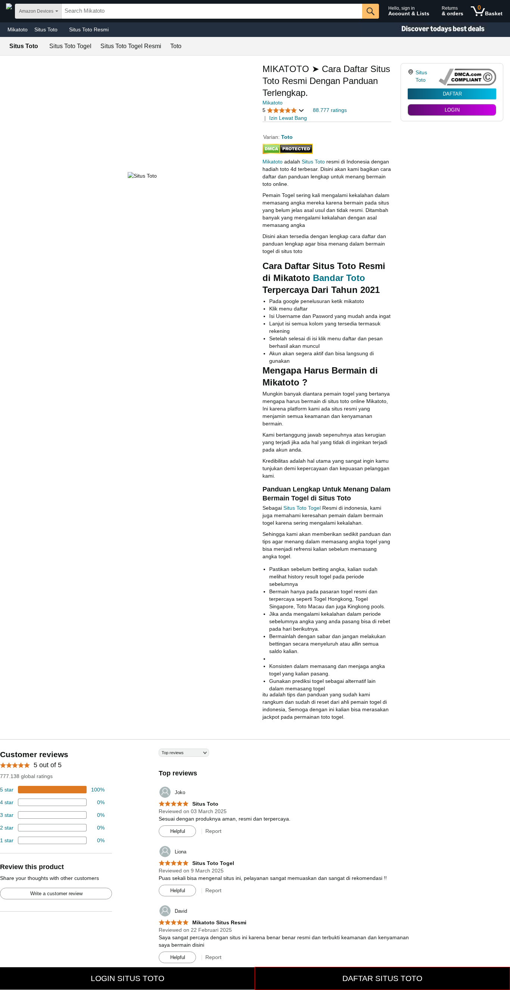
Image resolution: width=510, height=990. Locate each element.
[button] (283, 110)
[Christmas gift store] (435, 29)
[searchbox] (212, 11)
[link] (412, 77)
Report (213, 831)
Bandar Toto (339, 278)
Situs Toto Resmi (89, 29)
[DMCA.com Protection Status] (287, 147)
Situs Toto (313, 162)
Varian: (272, 137)
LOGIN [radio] (452, 110)
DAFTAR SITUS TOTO (382, 978)
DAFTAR (452, 94)
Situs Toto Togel (302, 508)
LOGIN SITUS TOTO (127, 978)
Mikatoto (17, 29)
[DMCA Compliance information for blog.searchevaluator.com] (467, 77)
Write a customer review (56, 893)
